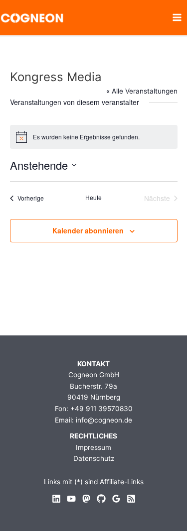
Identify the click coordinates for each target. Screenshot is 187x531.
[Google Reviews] (116, 498)
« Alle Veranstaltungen (142, 91)
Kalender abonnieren (88, 230)
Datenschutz (93, 458)
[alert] (94, 137)
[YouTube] (71, 498)
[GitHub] (101, 498)
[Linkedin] (56, 498)
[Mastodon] (86, 498)
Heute (93, 198)
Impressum (93, 447)
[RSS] (131, 498)
